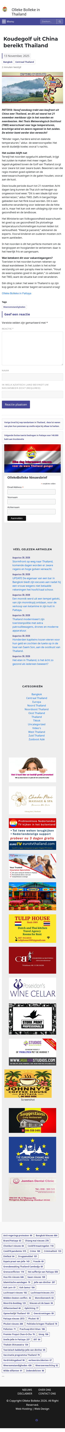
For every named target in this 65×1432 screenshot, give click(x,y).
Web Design (41, 1408)
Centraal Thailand (24, 62)
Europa (36, 702)
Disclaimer (25, 1393)
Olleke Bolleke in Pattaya (16, 293)
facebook (36, 1420)
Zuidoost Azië (37, 739)
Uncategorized (36, 724)
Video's (36, 728)
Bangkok (7, 62)
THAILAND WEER (32, 1214)
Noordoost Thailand (37, 709)
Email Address (15, 487)
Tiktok (36, 720)
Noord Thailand (36, 705)
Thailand (37, 717)
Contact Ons (47, 1393)
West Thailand (36, 732)
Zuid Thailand (37, 735)
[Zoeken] (59, 21)
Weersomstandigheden (14, 307)
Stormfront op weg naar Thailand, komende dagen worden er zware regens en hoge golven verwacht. (32, 565)
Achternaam (13, 507)
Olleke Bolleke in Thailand (26, 12)
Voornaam (12, 497)
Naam (5, 370)
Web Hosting (24, 1408)
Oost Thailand (36, 713)
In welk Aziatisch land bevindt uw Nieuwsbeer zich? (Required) (25, 386)
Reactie (7, 328)
